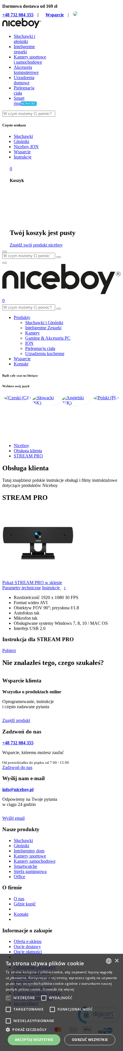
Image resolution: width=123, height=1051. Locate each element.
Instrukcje (22, 156)
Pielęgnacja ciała (40, 348)
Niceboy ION (26, 146)
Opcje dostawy (27, 946)
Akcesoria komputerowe (26, 70)
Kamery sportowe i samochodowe (30, 59)
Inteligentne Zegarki (43, 327)
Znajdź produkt (16, 720)
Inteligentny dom (29, 850)
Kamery (32, 332)
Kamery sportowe (30, 856)
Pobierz (9, 650)
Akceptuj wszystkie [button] (34, 1039)
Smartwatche (25, 866)
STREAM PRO (28, 455)
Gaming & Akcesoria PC (47, 338)
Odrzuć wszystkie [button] (90, 1039)
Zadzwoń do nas (17, 767)
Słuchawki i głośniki (24, 39)
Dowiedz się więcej (58, 989)
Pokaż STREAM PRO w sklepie (32, 582)
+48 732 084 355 (17, 14)
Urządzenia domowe (24, 80)
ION (29, 343)
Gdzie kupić (25, 903)
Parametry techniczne (21, 587)
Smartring (19, 101)
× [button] (116, 961)
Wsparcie (54, 14)
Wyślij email (13, 818)
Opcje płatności (28, 951)
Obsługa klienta (28, 450)
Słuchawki (23, 136)
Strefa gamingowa (30, 871)
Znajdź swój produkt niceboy (36, 244)
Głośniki (21, 141)
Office (19, 876)
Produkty (22, 317)
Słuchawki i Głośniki (44, 322)
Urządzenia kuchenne (44, 353)
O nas (19, 898)
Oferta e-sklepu (27, 941)
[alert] (61, 1002)
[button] (61, 1029)
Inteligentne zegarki (24, 49)
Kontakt (21, 363)
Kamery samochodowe (34, 861)
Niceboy (21, 445)
